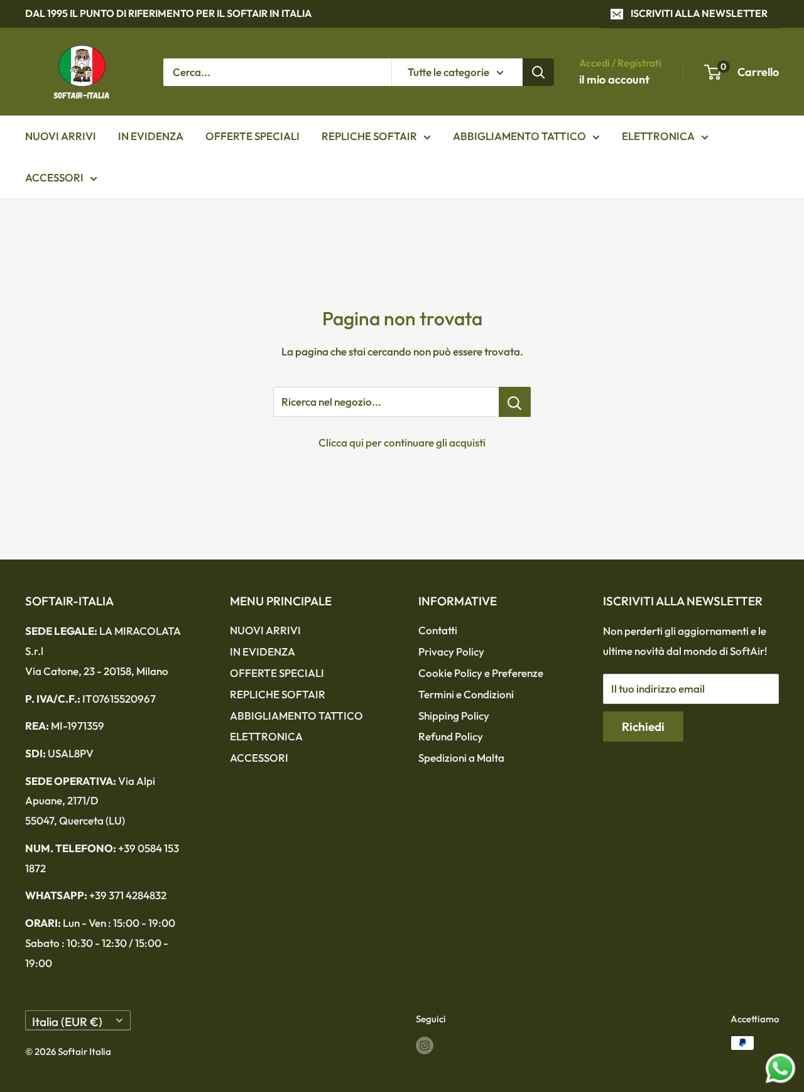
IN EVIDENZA (150, 136)
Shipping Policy (453, 715)
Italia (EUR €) (67, 1021)
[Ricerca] (538, 71)
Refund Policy (450, 736)
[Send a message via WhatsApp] (780, 1068)
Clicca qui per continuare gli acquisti (402, 442)
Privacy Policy (451, 651)
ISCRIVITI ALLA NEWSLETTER (699, 13)
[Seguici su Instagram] (424, 1044)
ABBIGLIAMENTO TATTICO (519, 136)
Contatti (437, 630)
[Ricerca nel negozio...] (515, 402)
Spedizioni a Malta (461, 757)
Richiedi (643, 726)
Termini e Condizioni (466, 694)
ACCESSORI (54, 177)
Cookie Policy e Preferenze (480, 672)
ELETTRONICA (658, 136)
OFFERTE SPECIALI (252, 136)
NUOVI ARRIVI (60, 136)
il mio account (614, 79)
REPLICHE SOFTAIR (369, 136)
